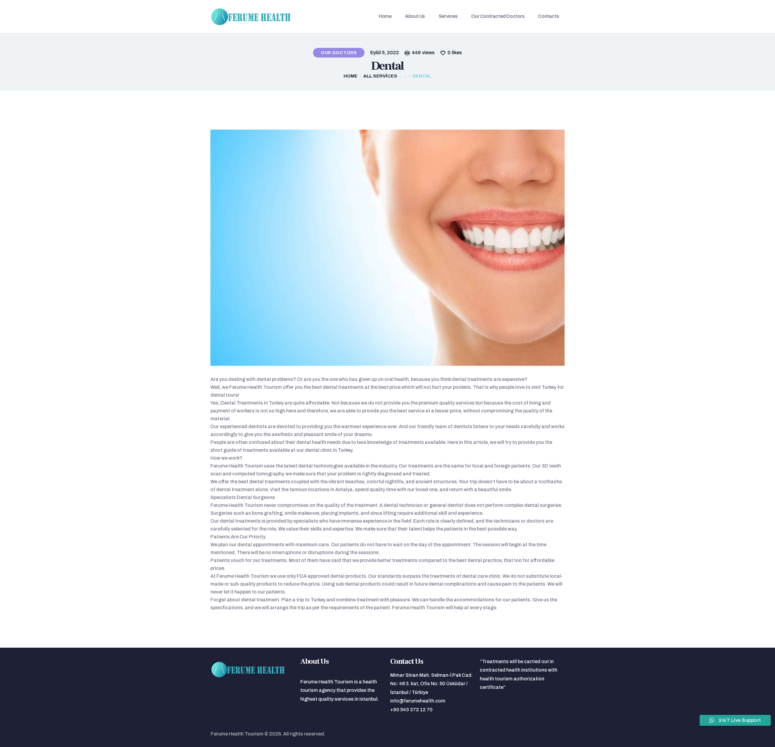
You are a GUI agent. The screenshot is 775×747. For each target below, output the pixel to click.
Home (351, 76)
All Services (380, 76)
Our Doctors (339, 53)
